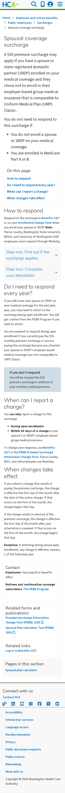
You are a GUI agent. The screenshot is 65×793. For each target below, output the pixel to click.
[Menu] (60, 4)
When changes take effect (26, 198)
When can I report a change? (27, 191)
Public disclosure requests (23, 749)
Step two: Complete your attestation (24, 272)
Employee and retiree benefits (37, 18)
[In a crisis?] (43, 4)
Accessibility (14, 712)
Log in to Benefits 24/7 (21, 651)
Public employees (20, 23)
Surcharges (45, 23)
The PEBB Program (36, 589)
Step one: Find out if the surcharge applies (27, 255)
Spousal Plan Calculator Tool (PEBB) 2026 (30, 630)
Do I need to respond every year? (31, 185)
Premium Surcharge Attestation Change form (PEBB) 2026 (27, 620)
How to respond (19, 178)
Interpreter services (19, 720)
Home (7, 18)
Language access (17, 727)
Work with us (14, 772)
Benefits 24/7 (50, 218)
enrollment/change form (35, 223)
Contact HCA (11, 697)
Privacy (10, 742)
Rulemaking (13, 764)
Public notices (15, 757)
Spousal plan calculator (21, 670)
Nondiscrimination (18, 735)
